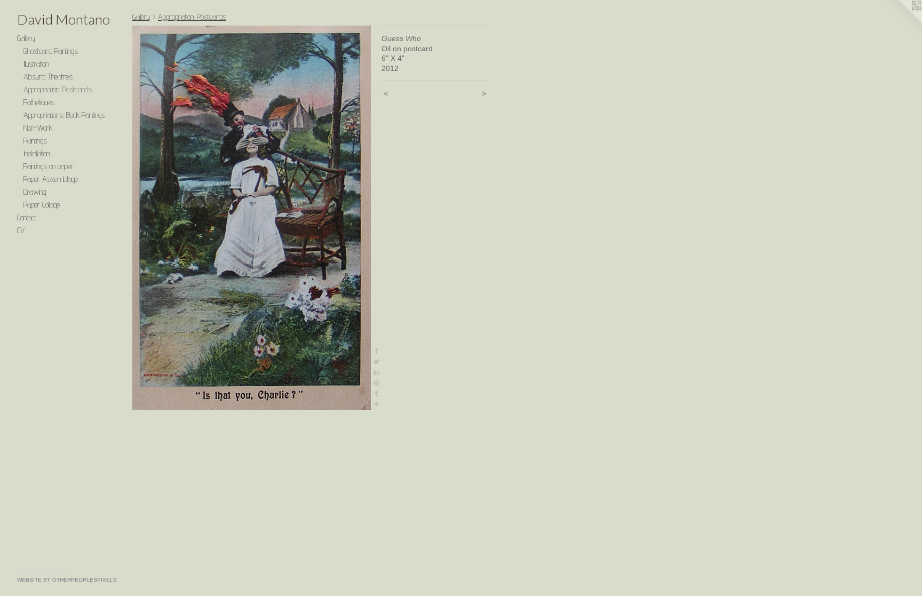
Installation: (37, 153)
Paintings (35, 141)
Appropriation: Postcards (57, 89)
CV (21, 230)
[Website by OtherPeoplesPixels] (900, 21)
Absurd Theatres (48, 76)
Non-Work (37, 128)
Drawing (34, 192)
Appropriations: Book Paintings (64, 115)
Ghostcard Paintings (50, 51)
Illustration (36, 64)
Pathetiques (38, 102)
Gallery (26, 38)
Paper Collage (41, 205)
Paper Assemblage (50, 179)
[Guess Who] (251, 218)
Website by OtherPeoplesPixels (67, 580)
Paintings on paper (48, 166)
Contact (26, 217)
